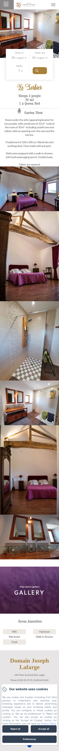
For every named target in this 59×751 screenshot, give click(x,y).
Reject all (15, 728)
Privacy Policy (48, 723)
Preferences (29, 739)
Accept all (43, 728)
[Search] (40, 70)
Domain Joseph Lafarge (29, 663)
